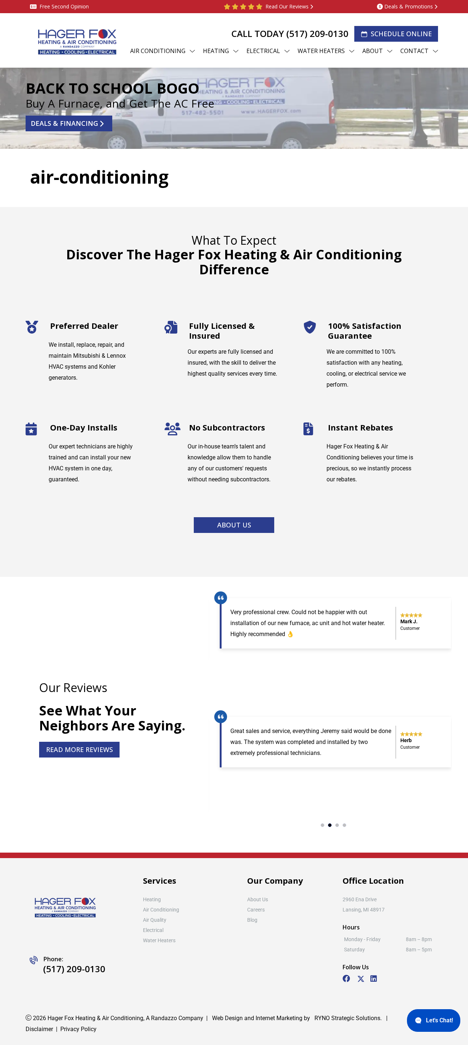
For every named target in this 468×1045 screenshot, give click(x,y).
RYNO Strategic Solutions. (347, 1018)
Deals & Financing (64, 123)
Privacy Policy (78, 1029)
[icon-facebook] (347, 979)
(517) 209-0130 (317, 33)
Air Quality (154, 920)
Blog (252, 920)
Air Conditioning (161, 910)
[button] (322, 825)
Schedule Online (401, 33)
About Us (234, 524)
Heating (152, 899)
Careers (256, 910)
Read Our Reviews (287, 6)
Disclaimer (39, 1029)
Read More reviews (79, 749)
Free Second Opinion (64, 6)
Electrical (153, 930)
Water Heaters (159, 940)
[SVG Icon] (361, 980)
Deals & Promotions (408, 6)
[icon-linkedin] (374, 979)
